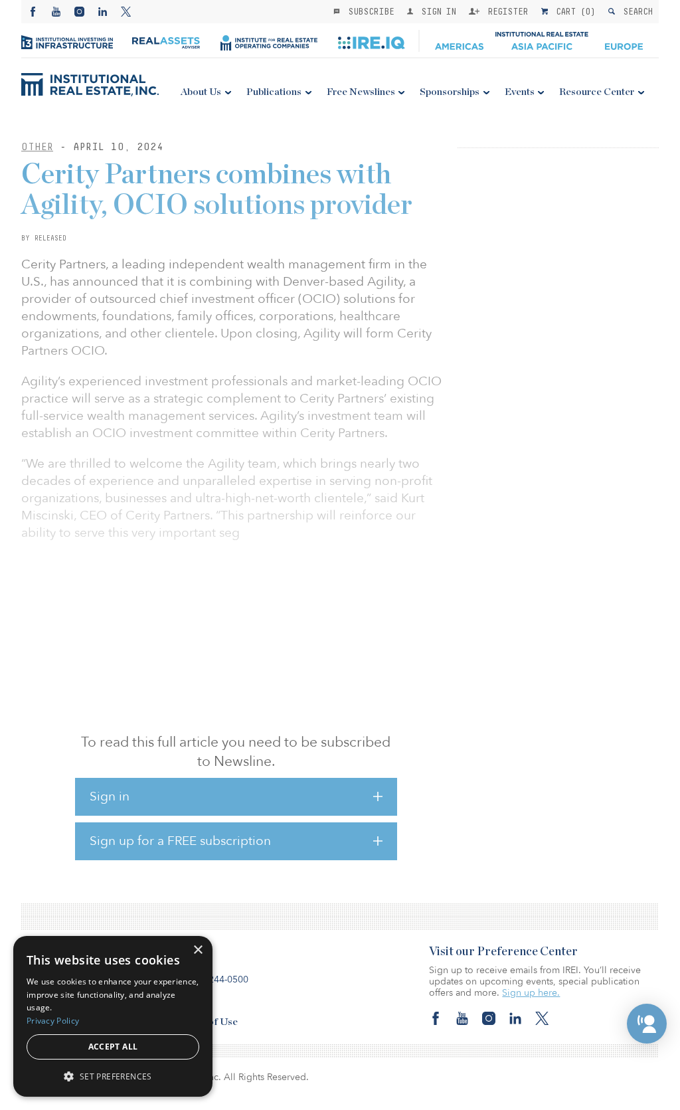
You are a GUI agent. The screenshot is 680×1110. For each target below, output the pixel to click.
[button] (647, 1024)
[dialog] (112, 1016)
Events (520, 92)
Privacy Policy (53, 1020)
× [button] (198, 950)
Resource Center (596, 92)
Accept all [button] (113, 1046)
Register (505, 11)
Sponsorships (449, 92)
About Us (201, 92)
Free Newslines (361, 92)
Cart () (573, 11)
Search (635, 11)
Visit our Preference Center (503, 952)
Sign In (436, 11)
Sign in (109, 796)
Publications (273, 92)
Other (37, 146)
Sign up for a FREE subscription (180, 841)
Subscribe (368, 11)
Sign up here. (531, 992)
